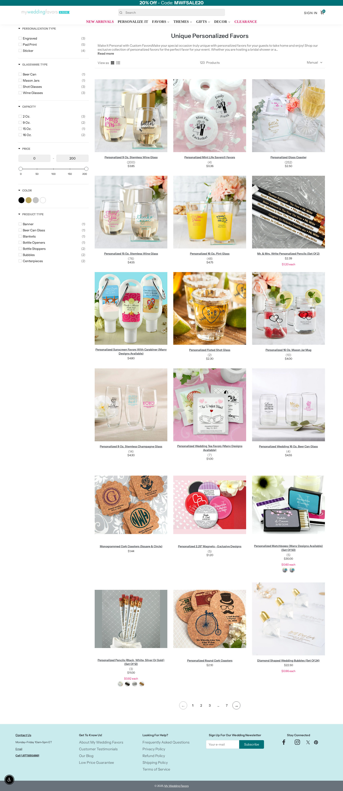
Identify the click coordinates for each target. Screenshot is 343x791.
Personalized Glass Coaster (288, 157)
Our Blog (86, 756)
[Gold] (142, 684)
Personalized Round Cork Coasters (209, 660)
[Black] (285, 570)
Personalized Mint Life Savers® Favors (209, 157)
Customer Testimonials (98, 749)
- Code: (172, 2)
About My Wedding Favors (101, 742)
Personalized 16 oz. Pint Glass (209, 253)
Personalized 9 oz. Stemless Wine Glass (131, 157)
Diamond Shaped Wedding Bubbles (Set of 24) (288, 660)
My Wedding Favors (176, 785)
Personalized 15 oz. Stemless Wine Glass (131, 253)
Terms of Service (156, 769)
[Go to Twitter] (308, 743)
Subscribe (251, 744)
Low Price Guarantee (96, 762)
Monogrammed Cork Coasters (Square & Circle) (131, 546)
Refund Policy (154, 756)
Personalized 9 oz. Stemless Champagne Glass (131, 446)
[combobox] (171, 12)
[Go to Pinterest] (316, 743)
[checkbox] (54, 38)
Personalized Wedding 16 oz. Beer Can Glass (288, 446)
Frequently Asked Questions (166, 742)
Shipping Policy (155, 762)
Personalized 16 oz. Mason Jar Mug (288, 350)
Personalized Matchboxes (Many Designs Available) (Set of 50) (288, 548)
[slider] (21, 169)
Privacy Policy (154, 749)
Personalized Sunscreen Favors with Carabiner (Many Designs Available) (131, 351)
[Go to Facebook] (284, 743)
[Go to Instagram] (297, 743)
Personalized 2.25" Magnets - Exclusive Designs (209, 546)
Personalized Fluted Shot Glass (209, 350)
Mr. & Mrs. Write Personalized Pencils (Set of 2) (288, 253)
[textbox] (34, 158)
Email (18, 748)
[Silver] (134, 684)
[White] (292, 570)
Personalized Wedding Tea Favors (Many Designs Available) (209, 448)
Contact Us (23, 735)
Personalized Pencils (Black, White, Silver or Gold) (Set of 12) (131, 662)
